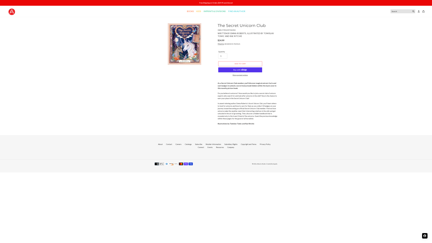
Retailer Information (213, 144)
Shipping (221, 44)
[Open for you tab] (425, 235)
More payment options (240, 75)
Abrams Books (261, 164)
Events (210, 147)
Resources (220, 147)
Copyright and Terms (248, 144)
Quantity (221, 52)
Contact (169, 144)
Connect (201, 147)
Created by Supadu (271, 164)
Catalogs (188, 144)
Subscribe (198, 144)
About (160, 144)
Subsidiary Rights (230, 144)
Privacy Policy (265, 144)
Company (230, 147)
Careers (178, 144)
